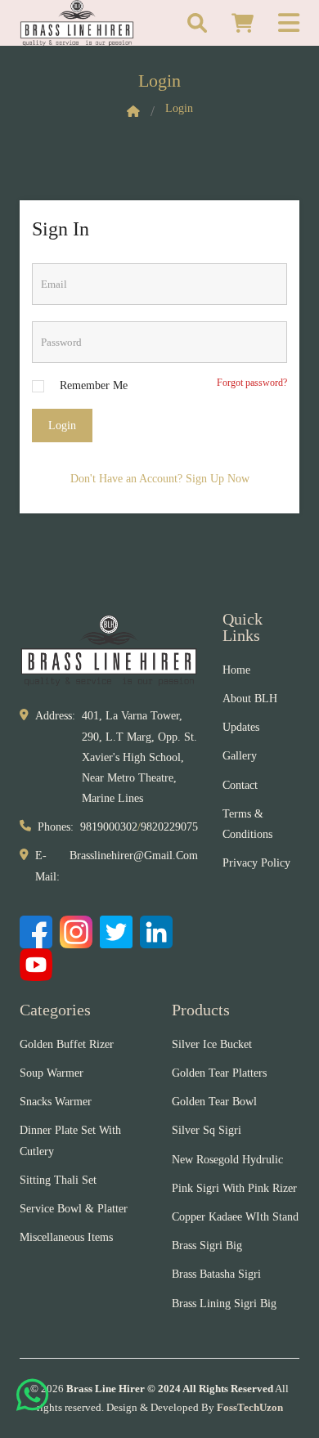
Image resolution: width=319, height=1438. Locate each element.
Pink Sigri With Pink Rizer (234, 1188)
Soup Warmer (51, 1073)
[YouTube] (36, 964)
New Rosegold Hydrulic (227, 1160)
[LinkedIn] (156, 932)
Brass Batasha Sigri (216, 1274)
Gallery (239, 756)
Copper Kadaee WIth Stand (235, 1217)
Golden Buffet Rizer (67, 1044)
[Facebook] (36, 932)
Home (236, 670)
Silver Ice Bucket (212, 1044)
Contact (240, 785)
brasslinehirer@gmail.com (134, 855)
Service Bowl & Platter (74, 1209)
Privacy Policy (256, 863)
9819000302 (108, 827)
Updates (240, 727)
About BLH (249, 698)
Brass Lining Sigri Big (224, 1303)
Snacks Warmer (56, 1101)
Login (62, 425)
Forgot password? (252, 382)
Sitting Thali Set (58, 1180)
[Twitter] (116, 932)
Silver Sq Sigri (206, 1130)
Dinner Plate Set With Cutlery (70, 1140)
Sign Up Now (217, 479)
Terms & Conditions (247, 824)
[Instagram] (76, 932)
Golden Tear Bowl (214, 1101)
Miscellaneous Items (66, 1237)
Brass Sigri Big (207, 1245)
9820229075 (169, 827)
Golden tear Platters (219, 1073)
